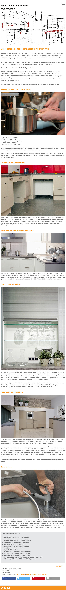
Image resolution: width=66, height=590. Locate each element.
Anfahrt (39, 574)
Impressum (22, 574)
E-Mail (17, 574)
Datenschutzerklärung (31, 574)
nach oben (59, 566)
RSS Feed (44, 574)
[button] (9, 578)
